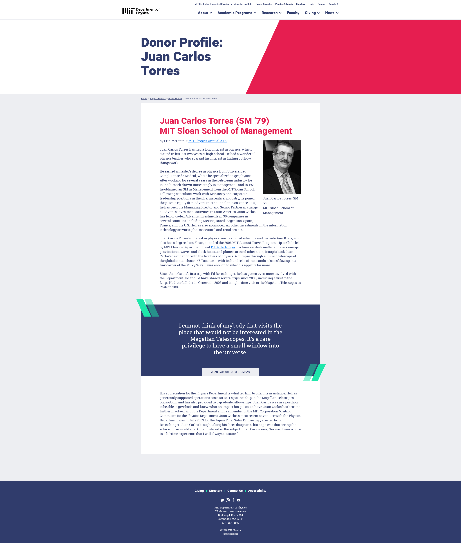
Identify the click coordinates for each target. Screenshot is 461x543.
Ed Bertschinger (223, 247)
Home (144, 98)
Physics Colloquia (284, 4)
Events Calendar (264, 4)
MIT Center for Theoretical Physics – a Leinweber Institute (223, 4)
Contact (321, 4)
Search (332, 4)
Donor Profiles (175, 98)
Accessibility (257, 491)
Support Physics (157, 98)
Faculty (293, 13)
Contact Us (235, 491)
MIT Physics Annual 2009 (207, 141)
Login (311, 4)
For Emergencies (230, 533)
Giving (199, 491)
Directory (300, 4)
